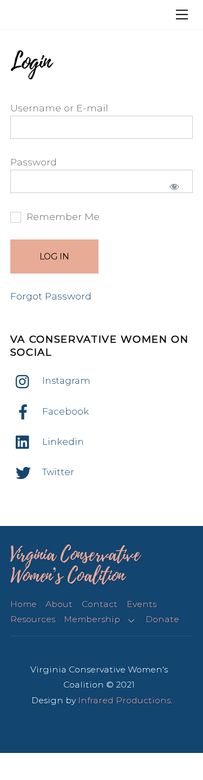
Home (23, 604)
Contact (99, 604)
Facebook (64, 411)
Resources (32, 619)
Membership (92, 619)
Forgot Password (50, 296)
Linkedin (62, 441)
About (59, 604)
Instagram (65, 380)
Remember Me (62, 216)
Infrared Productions (124, 700)
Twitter (57, 471)
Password (33, 162)
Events (141, 604)
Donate (162, 619)
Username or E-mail (59, 108)
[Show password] (174, 186)
